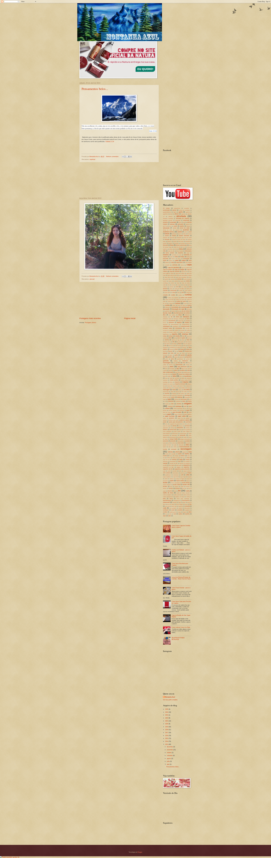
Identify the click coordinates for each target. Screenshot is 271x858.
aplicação (180, 224)
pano (187, 410)
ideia (174, 362)
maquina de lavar (180, 384)
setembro (170, 755)
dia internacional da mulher (182, 313)
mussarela (187, 397)
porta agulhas (186, 429)
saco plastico (186, 461)
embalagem (166, 326)
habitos (175, 360)
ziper (164, 515)
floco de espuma (187, 343)
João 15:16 (153, 131)
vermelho (179, 510)
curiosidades (175, 307)
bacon (179, 233)
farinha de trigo (176, 339)
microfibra (187, 389)
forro (176, 349)
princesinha (180, 441)
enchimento (178, 328)
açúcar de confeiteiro (184, 210)
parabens (171, 418)
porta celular (177, 431)
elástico (187, 322)
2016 (167, 735)
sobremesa (176, 475)
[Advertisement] (119, 180)
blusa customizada (181, 245)
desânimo (167, 311)
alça (171, 214)
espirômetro (166, 334)
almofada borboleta (168, 218)
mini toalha (184, 391)
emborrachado (185, 326)
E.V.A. (164, 322)
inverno (187, 364)
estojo (165, 336)
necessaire (184, 399)
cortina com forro (169, 299)
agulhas (188, 212)
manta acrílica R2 (185, 380)
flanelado (174, 343)
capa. (190, 277)
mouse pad (166, 397)
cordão (173, 295)
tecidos (165, 486)
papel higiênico (188, 414)
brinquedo (186, 258)
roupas (187, 459)
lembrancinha (186, 372)
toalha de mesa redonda (183, 492)
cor (183, 292)
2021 (167, 721)
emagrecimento (185, 324)
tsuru (186, 504)
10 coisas (166, 208)
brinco (179, 258)
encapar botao (167, 328)
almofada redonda (167, 220)
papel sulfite (182, 416)
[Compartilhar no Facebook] (129, 157)
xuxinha (187, 514)
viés (170, 514)
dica (164, 315)
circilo (188, 284)
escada (165, 332)
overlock (170, 406)
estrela (177, 336)
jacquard (165, 366)
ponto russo (173, 429)
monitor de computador (177, 395)
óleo (172, 403)
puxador (188, 443)
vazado (180, 508)
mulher (173, 397)
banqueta (172, 237)
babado (167, 233)
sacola (165, 463)
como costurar (188, 290)
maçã (171, 378)
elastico (179, 322)
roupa (181, 459)
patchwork (189, 422)
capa (189, 264)
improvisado (179, 364)
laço (178, 368)
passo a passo (185, 420)
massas (170, 387)
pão (185, 412)
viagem (184, 512)
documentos (172, 320)
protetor (187, 441)
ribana (170, 455)
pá (189, 408)
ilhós (184, 362)
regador (184, 452)
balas (184, 233)
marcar (168, 386)
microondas (166, 391)
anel (184, 222)
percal (174, 425)
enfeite (176, 330)
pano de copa (166, 412)
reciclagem (186, 449)
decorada (189, 309)
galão (176, 355)
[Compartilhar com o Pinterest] (131, 157)
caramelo (173, 279)
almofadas (177, 220)
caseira (182, 281)
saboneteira (173, 461)
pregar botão (174, 439)
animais (172, 224)
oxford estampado (178, 408)
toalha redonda (177, 494)
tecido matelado (167, 484)
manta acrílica (174, 380)
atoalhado (186, 230)
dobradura (186, 317)
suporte (190, 476)
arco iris (165, 226)
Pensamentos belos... (95, 89)
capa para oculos (169, 277)
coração (165, 295)
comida (180, 290)
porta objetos (186, 431)
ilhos (179, 362)
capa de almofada (173, 267)
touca (171, 498)
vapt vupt (174, 506)
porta (180, 429)
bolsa (181, 249)
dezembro (170, 747)
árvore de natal (167, 230)
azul (190, 231)
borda (171, 256)
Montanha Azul (170, 697)
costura (177, 303)
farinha (167, 339)
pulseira (174, 443)
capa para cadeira (180, 273)
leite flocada (178, 372)
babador (174, 233)
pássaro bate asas (173, 420)
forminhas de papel (175, 347)
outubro (169, 752)
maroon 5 (181, 386)
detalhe (173, 311)
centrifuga (165, 283)
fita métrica (167, 343)
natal (169, 399)
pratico (185, 437)
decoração (166, 309)
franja (188, 349)
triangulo (174, 502)
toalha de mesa (168, 493)
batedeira (187, 241)
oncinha (179, 403)
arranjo (188, 226)
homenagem (167, 362)
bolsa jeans (188, 251)
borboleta (166, 255)
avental (179, 232)
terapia (176, 486)
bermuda (182, 243)
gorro (166, 359)
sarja (164, 471)
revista (165, 455)
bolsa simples (170, 253)
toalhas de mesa (179, 496)
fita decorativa (180, 341)
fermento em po (167, 341)
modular (174, 393)
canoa (182, 265)
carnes (164, 281)
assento (177, 230)
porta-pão (182, 435)
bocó (184, 247)
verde (173, 510)
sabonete (165, 461)
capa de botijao (167, 269)
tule (190, 504)
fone (189, 345)
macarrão (177, 378)
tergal (182, 486)
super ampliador (167, 476)
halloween (185, 360)
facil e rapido (181, 338)
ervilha (188, 330)
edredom (171, 322)
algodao (183, 214)
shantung (182, 472)
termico (171, 488)
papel (169, 414)
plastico (188, 427)
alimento (170, 216)
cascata (176, 281)
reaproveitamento (184, 446)
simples (189, 472)
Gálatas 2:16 (109, 141)
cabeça (170, 260)
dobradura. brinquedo (178, 318)
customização (185, 307)
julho (168, 761)
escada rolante (173, 332)
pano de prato (177, 412)
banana (190, 233)
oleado (167, 403)
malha (182, 378)
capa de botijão (179, 269)
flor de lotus (179, 345)
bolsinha (180, 253)
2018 (167, 729)
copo (178, 292)
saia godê (178, 465)
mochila (167, 393)
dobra (177, 316)
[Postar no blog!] (125, 157)
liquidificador (188, 376)
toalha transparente (168, 496)
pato (166, 424)
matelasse (176, 387)
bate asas (180, 241)
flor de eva (171, 345)
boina (188, 247)
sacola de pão (174, 463)
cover (190, 303)
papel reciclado (170, 416)
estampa (185, 334)
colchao (188, 288)
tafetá (166, 478)
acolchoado (166, 210)
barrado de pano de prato (179, 239)
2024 (167, 712)
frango (182, 349)
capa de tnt (184, 271)
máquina (185, 382)
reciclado (173, 449)
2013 (167, 744)
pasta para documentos (176, 422)
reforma (177, 452)
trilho (184, 502)
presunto (172, 441)
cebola (188, 281)
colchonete (173, 290)
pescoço (181, 425)
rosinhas (174, 459)
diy (171, 316)
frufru (172, 353)
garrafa (183, 355)
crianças (167, 307)
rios (164, 457)
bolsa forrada (179, 251)
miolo (190, 391)
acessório (186, 208)
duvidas (188, 320)
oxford (167, 408)
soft (182, 475)
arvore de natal (184, 228)
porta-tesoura (172, 437)
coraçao (188, 292)
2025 (167, 709)
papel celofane (178, 414)
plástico (165, 429)
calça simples (188, 262)
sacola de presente (185, 463)
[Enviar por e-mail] (123, 157)
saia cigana (171, 465)
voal (175, 514)
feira (183, 339)
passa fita (180, 418)
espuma (174, 334)
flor (165, 345)
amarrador (173, 222)
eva (183, 336)
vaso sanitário (172, 508)
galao (170, 355)
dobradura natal (167, 318)
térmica (165, 488)
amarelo (165, 222)
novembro (170, 749)
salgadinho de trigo (168, 467)
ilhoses (171, 364)
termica (188, 486)
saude (169, 471)
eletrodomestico (175, 324)
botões (188, 256)
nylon (183, 401)
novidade (178, 401)
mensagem (166, 389)
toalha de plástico (167, 494)
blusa (172, 245)
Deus (178, 311)
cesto (178, 283)
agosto (169, 758)
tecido (165, 482)
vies (166, 514)
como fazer (167, 292)
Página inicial (129, 318)
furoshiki (165, 355)
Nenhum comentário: (112, 156)
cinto (184, 284)
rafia (170, 446)
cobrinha (171, 286)
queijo (175, 444)
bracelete (165, 258)
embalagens (176, 326)
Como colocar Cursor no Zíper (181, 627)
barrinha (169, 241)
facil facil (189, 338)
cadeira (183, 260)
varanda (187, 506)
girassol (181, 357)
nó (165, 401)
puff (169, 443)
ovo (185, 406)
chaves (179, 284)
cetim (164, 284)
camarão (167, 265)
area (170, 226)
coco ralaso (184, 286)
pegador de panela (175, 424)
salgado (179, 467)
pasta (164, 422)
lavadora (182, 370)
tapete (172, 480)
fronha (180, 351)
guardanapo (180, 359)
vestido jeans (173, 512)
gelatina (169, 357)
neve (190, 399)
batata (175, 241)
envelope (182, 330)
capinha (167, 279)
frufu (178, 353)
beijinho (170, 243)
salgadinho (186, 465)
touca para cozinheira (183, 498)
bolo (176, 249)
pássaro (165, 420)
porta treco (175, 433)
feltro (188, 339)
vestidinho (187, 510)
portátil (179, 437)
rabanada (181, 444)
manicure (165, 380)
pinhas (172, 427)
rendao (167, 453)
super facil (175, 476)
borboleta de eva (176, 254)
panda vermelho (173, 410)
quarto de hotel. (167, 444)
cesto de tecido (186, 283)
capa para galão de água (185, 275)
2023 (167, 715)
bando (167, 235)
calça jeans (179, 262)
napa (164, 399)
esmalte (181, 332)
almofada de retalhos (182, 218)
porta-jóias (174, 435)
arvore (175, 228)
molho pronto (166, 395)
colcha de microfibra (179, 288)
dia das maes (167, 313)
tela (171, 486)
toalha (188, 491)
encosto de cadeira (168, 330)
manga (188, 378)
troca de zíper (170, 504)
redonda (170, 452)
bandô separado (184, 235)
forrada (171, 349)
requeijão (173, 453)
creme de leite (181, 305)
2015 (167, 738)
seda (180, 471)
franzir (164, 351)
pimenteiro (165, 427)
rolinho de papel (176, 457)
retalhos (187, 454)
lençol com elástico (184, 374)
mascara (188, 386)
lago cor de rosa (186, 368)
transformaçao (167, 500)
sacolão (165, 465)
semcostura (175, 472)
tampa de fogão (180, 478)
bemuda (176, 243)
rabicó (164, 446)
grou (172, 359)
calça (172, 262)
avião (185, 231)
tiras (175, 491)
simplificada (168, 475)
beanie (164, 243)
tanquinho (165, 480)
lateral (176, 370)
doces (164, 320)
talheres (172, 478)
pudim (164, 443)
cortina (188, 294)
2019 (167, 727)
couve (185, 303)
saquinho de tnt (167, 469)
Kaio (166, 368)
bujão (164, 260)
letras (164, 376)
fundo (183, 353)
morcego (187, 395)
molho (188, 393)
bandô (174, 235)
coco (177, 286)
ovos (190, 406)
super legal (183, 476)
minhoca (177, 391)
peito (183, 424)
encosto (187, 328)
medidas (183, 387)
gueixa (187, 359)
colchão (165, 290)
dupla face (181, 320)
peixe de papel (167, 425)
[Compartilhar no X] (127, 157)
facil (170, 338)
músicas (179, 397)
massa (164, 387)
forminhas (165, 347)
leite (188, 370)
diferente (187, 315)
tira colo (184, 488)
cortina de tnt (171, 301)
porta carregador (167, 431)
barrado (167, 239)
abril (168, 764)
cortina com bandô (186, 297)
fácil (175, 338)
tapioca (188, 480)
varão (164, 508)
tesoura (177, 488)
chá (168, 284)
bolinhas (165, 249)
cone (173, 292)
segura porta (187, 471)
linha (174, 376)
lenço (164, 374)
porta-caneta (183, 433)
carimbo (179, 279)
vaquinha (180, 506)
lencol (169, 374)
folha (184, 345)
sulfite (187, 475)
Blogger (140, 852)
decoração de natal (178, 309)
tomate (188, 496)
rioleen (183, 455)
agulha (181, 212)
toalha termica (186, 494)
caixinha (167, 262)
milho (172, 391)
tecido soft (186, 484)
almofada (181, 216)
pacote (164, 410)
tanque (188, 478)
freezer (170, 351)
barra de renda (188, 237)
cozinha (167, 305)
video (190, 512)
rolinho (168, 457)
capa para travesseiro (181, 277)
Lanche (165, 370)
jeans (171, 366)
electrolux (165, 324)
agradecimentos (167, 212)
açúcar (174, 210)
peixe (188, 424)
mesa (174, 389)
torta (164, 498)
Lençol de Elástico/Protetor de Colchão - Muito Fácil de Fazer (181, 578)
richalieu (177, 455)
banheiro (165, 237)
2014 (167, 741)
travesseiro (166, 502)
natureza (176, 399)
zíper (169, 515)
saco (179, 461)
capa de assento (185, 267)
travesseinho (186, 500)
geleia (176, 357)
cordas (180, 295)
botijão (182, 256)
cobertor (165, 286)
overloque (178, 406)
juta (190, 366)
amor (180, 222)
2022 (167, 718)
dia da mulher (186, 311)
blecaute (165, 245)
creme (173, 305)
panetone (181, 410)
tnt (179, 490)
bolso (188, 253)
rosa (188, 457)
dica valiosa (172, 315)
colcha (170, 288)
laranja (170, 370)
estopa (171, 336)
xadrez (180, 514)
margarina (174, 386)
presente (165, 441)
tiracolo (170, 491)
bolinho (171, 249)
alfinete (176, 214)
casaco (170, 281)
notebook (170, 401)
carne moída (187, 279)
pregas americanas (185, 439)
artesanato (166, 228)
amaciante (186, 220)
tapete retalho (180, 480)
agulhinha (165, 214)
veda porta (187, 508)
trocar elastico (179, 504)
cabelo (177, 260)
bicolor (188, 243)
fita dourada (189, 341)
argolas (182, 226)
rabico (187, 445)
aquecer (188, 224)
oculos (190, 401)
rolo (184, 457)
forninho (184, 347)
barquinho (179, 237)
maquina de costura (168, 384)
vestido (165, 512)
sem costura (166, 472)
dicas (180, 315)
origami (188, 403)
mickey (180, 389)
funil (189, 353)
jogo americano (182, 366)
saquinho (186, 467)
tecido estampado (175, 482)
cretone (189, 305)
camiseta (174, 265)
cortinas (171, 303)
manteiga (165, 382)
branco (173, 258)
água (175, 212)
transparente (177, 500)
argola (175, 226)
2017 (167, 732)
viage (179, 512)
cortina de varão (181, 301)
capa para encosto (172, 275)
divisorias (165, 316)
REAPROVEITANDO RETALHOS (178, 638)
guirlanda (166, 361)
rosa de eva (166, 459)
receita (165, 449)
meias (188, 387)
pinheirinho (180, 427)
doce (188, 318)
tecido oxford (177, 484)
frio (175, 351)
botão (176, 256)
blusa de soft (177, 247)
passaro (188, 418)
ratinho (175, 446)
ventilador (166, 510)
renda (190, 452)
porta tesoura (166, 433)
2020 (167, 724)
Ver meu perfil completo (170, 700)
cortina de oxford (180, 299)
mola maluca (181, 393)
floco (179, 343)
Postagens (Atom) (90, 322)
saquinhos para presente (182, 469)
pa (185, 408)
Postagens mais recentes (90, 318)
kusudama (171, 368)
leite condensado (168, 372)
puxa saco (181, 443)
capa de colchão (174, 271)
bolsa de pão (171, 251)
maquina (177, 382)
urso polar (167, 506)
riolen (188, 455)
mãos (171, 382)
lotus (166, 378)
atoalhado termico (168, 232)
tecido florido (186, 482)
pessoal (92, 279)
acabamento (177, 208)
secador (175, 471)
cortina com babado (173, 297)
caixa (190, 260)
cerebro (172, 283)
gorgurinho (188, 357)
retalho (180, 453)
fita (173, 341)
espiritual (92, 159)
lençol (174, 374)
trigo (180, 502)
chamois (173, 284)
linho (181, 376)
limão (169, 376)
